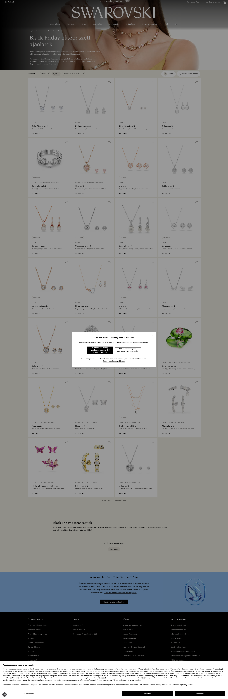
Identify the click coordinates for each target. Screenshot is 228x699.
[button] (153, 334)
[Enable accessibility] (4, 694)
